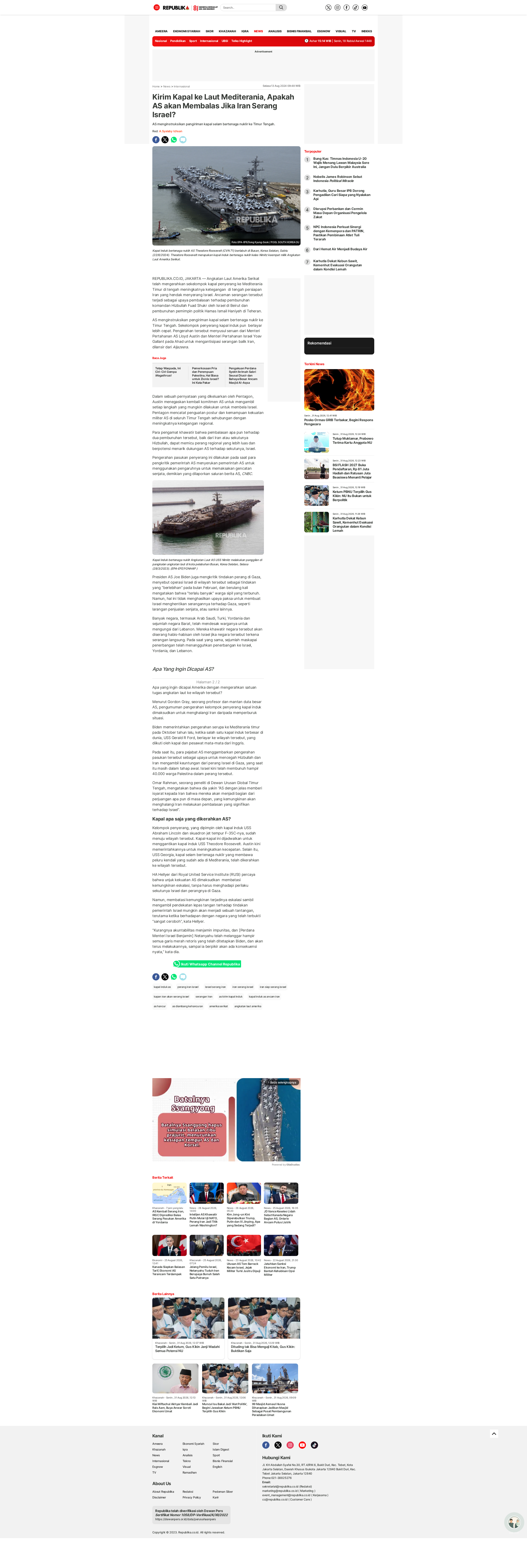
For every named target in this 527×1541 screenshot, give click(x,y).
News (166, 86)
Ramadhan (190, 1472)
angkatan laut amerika (247, 1006)
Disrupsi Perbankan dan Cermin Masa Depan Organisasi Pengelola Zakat (340, 213)
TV (354, 31)
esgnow (323, 31)
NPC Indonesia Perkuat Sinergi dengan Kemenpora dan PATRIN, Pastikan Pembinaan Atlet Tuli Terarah (338, 233)
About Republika (163, 1491)
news (258, 31)
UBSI (225, 41)
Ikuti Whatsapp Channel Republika (210, 964)
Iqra (185, 1449)
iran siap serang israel (273, 986)
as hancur (160, 1006)
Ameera (157, 1443)
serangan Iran (204, 996)
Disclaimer (159, 1497)
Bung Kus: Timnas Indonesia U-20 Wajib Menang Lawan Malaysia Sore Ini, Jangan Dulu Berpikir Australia (341, 162)
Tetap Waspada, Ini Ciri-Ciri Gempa (168, 371)
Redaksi (188, 1491)
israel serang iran (215, 986)
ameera (161, 31)
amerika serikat (218, 1006)
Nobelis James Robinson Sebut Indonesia (337, 179)
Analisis (188, 1455)
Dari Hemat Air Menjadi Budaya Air (340, 249)
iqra (244, 31)
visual (341, 31)
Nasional (161, 41)
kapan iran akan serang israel (171, 996)
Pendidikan (178, 41)
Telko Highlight (241, 41)
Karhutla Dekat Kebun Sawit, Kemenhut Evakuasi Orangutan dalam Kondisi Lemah (337, 265)
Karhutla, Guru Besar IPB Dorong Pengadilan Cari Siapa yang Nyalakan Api (342, 195)
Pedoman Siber (223, 1491)
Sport (193, 41)
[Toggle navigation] (156, 7)
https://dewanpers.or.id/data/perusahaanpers (185, 1519)
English (217, 1466)
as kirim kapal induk (231, 996)
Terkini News (314, 364)
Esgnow (157, 1466)
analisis (274, 31)
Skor (216, 1443)
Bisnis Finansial (299, 31)
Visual (187, 1466)
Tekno (187, 1461)
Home (156, 86)
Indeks (366, 31)
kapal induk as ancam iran (264, 996)
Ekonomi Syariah (186, 31)
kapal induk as (162, 986)
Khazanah (158, 1449)
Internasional (209, 41)
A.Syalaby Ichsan (170, 131)
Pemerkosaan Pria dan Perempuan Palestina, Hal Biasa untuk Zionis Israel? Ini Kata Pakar (205, 375)
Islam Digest (221, 1449)
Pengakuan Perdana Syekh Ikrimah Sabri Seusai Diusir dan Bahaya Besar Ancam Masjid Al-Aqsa (243, 375)
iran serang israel (242, 986)
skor (209, 31)
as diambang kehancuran (187, 1006)
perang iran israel (187, 986)
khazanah (227, 31)
